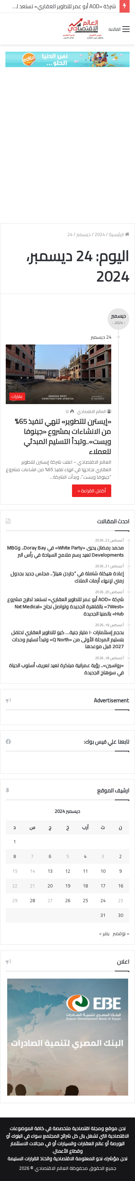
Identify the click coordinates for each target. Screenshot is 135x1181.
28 (32, 900)
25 (85, 900)
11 (85, 871)
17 (102, 885)
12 (67, 871)
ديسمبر (83, 234)
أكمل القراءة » (91, 490)
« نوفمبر (121, 933)
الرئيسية (117, 234)
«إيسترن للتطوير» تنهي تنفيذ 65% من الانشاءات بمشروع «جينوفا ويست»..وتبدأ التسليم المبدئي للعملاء (63, 436)
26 (67, 900)
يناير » (104, 933)
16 (120, 885)
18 (85, 885)
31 (102, 915)
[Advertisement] (67, 145)
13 (50, 871)
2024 (100, 234)
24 (102, 900)
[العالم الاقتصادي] (82, 28)
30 (120, 915)
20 (50, 885)
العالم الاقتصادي (91, 411)
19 (67, 885)
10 (102, 871)
